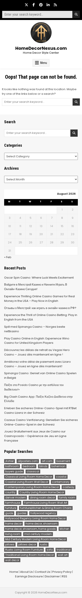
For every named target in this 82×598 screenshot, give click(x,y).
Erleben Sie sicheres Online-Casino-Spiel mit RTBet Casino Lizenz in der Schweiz (40, 410)
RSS (64, 576)
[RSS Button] (55, 5)
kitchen (64, 529)
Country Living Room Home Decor (41, 492)
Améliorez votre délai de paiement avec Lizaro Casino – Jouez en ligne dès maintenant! (37, 364)
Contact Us (42, 572)
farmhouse (12, 503)
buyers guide (14, 471)
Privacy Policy (62, 572)
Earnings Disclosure (29, 576)
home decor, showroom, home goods (30, 529)
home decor (13, 523)
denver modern (15, 497)
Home (13, 572)
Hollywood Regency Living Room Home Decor (35, 518)
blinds (43, 466)
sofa (50, 549)
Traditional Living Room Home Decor (29, 555)
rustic (43, 544)
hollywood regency (43, 513)
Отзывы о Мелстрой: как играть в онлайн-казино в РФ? (40, 308)
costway (68, 487)
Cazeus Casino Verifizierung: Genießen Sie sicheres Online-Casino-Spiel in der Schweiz (41, 422)
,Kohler (9, 461)
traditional (64, 549)
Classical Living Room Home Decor (28, 476)
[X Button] (26, 5)
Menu (43, 63)
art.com (47, 461)
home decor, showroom (42, 523)
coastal (61, 476)
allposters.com (28, 461)
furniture (10, 508)
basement (63, 461)
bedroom (29, 466)
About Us (26, 572)
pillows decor (27, 544)
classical (33, 471)
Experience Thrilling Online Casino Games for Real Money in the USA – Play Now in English (39, 298)
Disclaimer (52, 576)
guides (21, 513)
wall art (63, 555)
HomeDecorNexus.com (41, 48)
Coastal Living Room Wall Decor (26, 482)
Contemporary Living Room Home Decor (32, 487)
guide (9, 513)
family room (67, 497)
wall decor (12, 560)
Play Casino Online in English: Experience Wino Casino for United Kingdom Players (36, 340)
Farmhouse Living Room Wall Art (45, 503)
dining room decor (42, 497)
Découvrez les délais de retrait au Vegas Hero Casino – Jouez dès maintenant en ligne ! (37, 352)
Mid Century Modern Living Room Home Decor (35, 539)
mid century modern (38, 534)
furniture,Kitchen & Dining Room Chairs (46, 508)
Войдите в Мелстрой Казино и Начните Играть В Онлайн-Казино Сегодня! (35, 286)
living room (12, 534)
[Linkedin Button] (48, 5)
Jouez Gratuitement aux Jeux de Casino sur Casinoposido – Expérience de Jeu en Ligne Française (35, 436)
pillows (9, 544)
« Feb (7, 257)
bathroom (12, 466)
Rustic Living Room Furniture (24, 549)
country (10, 492)
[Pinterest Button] (41, 5)
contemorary (61, 482)
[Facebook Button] (34, 5)
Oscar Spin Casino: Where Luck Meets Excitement (39, 278)
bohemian (58, 466)
